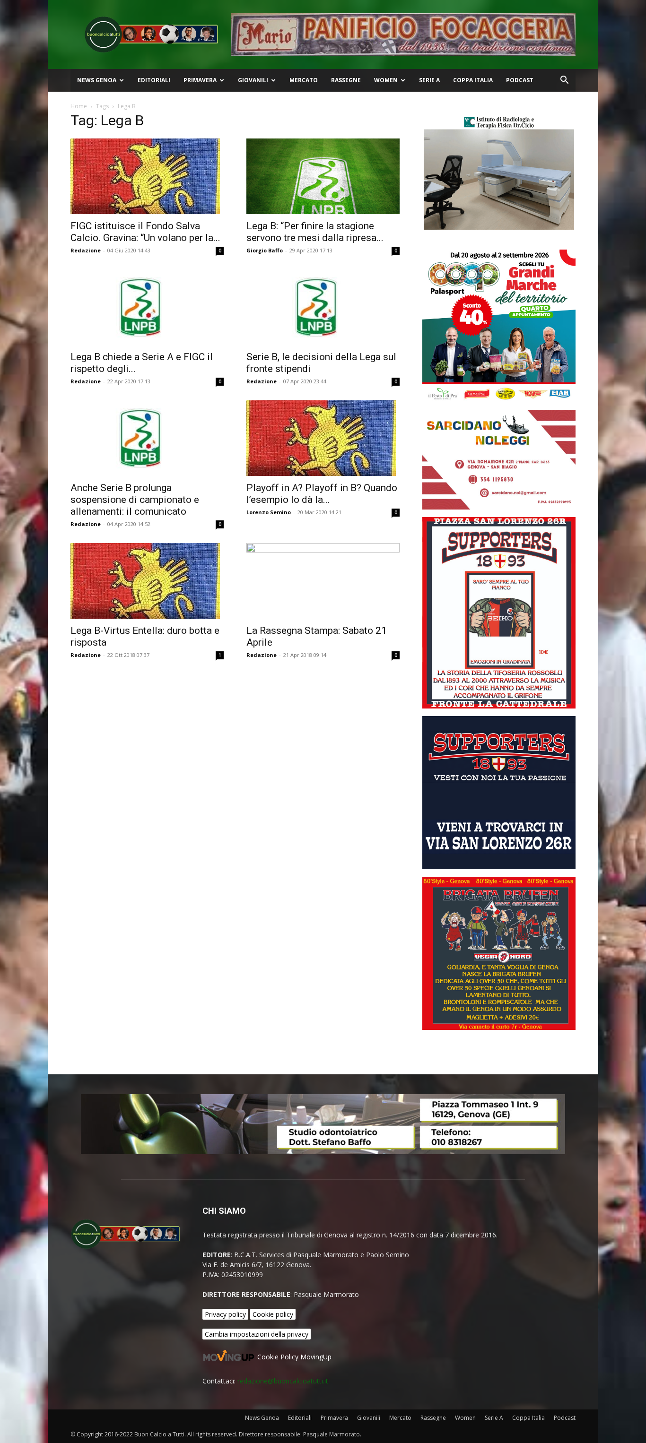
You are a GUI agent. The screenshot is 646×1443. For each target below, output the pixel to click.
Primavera (200, 80)
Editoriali (154, 80)
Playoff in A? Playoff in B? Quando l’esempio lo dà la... (321, 493)
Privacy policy (225, 1314)
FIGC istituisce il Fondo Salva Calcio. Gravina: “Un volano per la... (145, 231)
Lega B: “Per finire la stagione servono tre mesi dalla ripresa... (315, 231)
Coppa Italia (473, 80)
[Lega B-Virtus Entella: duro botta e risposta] (147, 581)
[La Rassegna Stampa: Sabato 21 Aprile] (323, 581)
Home (78, 106)
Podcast (519, 80)
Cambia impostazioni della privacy (256, 1334)
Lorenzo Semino (268, 512)
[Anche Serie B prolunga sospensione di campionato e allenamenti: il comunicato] (147, 438)
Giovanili (253, 80)
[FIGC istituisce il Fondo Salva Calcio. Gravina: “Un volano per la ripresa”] (147, 176)
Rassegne (346, 80)
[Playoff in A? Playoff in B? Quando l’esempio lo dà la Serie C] (323, 438)
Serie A (429, 80)
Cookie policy (273, 1314)
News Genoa (96, 80)
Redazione (85, 250)
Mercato (303, 80)
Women (386, 80)
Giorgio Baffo (264, 250)
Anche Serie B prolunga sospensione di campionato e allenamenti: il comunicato (134, 499)
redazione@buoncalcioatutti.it (282, 1380)
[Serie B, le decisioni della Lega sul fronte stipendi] (323, 307)
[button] (564, 81)
